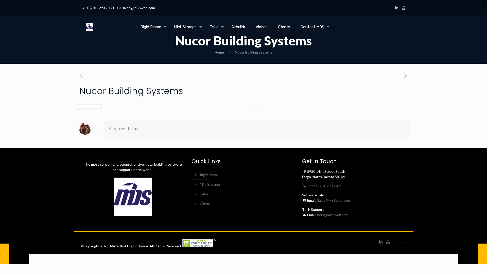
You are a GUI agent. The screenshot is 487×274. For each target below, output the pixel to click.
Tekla (204, 194)
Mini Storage (210, 184)
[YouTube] (403, 7)
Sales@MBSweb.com (333, 200)
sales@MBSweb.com (138, 8)
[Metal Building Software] (89, 23)
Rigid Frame (209, 175)
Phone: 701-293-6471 (324, 186)
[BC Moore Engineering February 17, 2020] (14, 254)
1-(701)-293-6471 (100, 8)
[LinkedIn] (396, 7)
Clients (205, 203)
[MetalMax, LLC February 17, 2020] (472, 254)
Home (219, 52)
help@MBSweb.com (333, 215)
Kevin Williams (123, 128)
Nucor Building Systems (253, 52)
